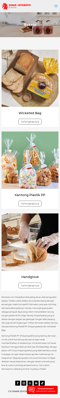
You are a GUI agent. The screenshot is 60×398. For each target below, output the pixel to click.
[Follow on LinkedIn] (36, 383)
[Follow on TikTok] (42, 383)
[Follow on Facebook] (17, 383)
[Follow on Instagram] (23, 383)
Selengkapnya (30, 121)
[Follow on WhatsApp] (30, 383)
